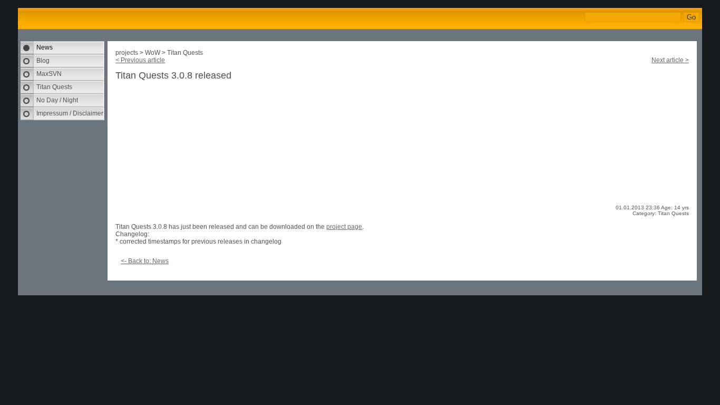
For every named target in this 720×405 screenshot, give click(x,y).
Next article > (670, 60)
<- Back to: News (145, 261)
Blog (43, 60)
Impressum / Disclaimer (69, 113)
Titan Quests (54, 87)
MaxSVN (49, 74)
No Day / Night (57, 100)
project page (344, 226)
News (44, 47)
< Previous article (140, 60)
